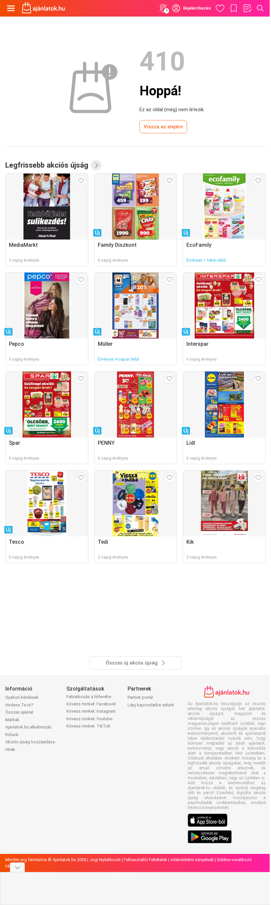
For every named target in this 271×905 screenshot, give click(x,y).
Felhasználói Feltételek (145, 859)
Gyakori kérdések (22, 697)
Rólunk (12, 734)
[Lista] (247, 8)
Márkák (12, 719)
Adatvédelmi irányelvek (192, 859)
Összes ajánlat (19, 712)
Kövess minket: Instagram (91, 711)
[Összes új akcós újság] (96, 165)
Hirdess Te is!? (19, 704)
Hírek (10, 749)
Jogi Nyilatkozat (105, 859)
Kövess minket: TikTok (88, 726)
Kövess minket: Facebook (91, 703)
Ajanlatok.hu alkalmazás (28, 727)
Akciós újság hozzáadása (30, 741)
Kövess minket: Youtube (89, 718)
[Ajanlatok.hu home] (43, 8)
